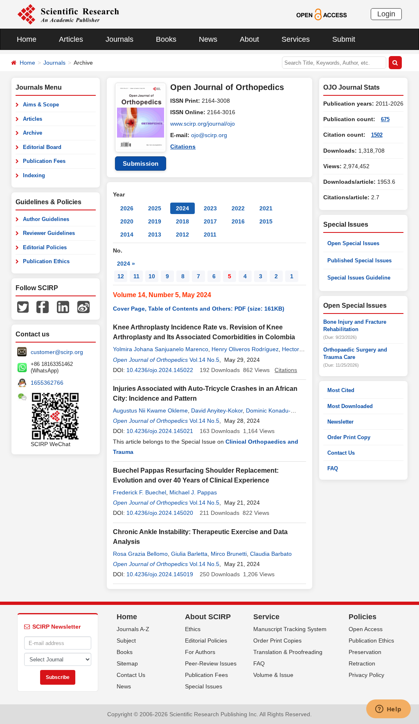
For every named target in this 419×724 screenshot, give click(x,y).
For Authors (200, 652)
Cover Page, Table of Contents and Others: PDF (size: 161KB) (198, 308)
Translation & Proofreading (287, 652)
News (208, 39)
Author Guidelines (46, 219)
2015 (266, 221)
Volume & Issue (273, 675)
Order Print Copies (277, 640)
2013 (154, 234)
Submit (343, 39)
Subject (126, 640)
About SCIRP (208, 617)
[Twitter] (23, 306)
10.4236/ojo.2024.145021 (159, 431)
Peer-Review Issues (211, 663)
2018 (182, 221)
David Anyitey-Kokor (217, 410)
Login (386, 14)
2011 (210, 234)
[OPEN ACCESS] (321, 14)
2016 (238, 221)
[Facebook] (42, 306)
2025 (154, 208)
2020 (126, 221)
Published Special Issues (359, 260)
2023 (210, 208)
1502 (377, 135)
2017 (210, 221)
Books (166, 39)
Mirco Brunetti (229, 553)
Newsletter (340, 422)
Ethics (192, 629)
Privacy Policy (366, 675)
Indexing (34, 175)
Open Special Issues (353, 243)
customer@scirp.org (57, 352)
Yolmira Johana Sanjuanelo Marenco (160, 349)
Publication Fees (44, 161)
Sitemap (127, 663)
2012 (182, 234)
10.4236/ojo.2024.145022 (159, 370)
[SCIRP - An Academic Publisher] (68, 14)
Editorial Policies (45, 247)
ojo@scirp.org (209, 135)
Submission (141, 163)
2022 (238, 208)
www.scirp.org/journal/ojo (202, 123)
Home (26, 39)
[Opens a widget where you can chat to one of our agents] (388, 709)
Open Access (366, 629)
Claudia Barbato (271, 553)
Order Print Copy (348, 437)
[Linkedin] (63, 306)
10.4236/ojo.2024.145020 (159, 513)
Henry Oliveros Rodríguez (245, 349)
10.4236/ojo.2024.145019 (159, 574)
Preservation (365, 652)
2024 (182, 208)
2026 (126, 208)
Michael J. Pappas (193, 492)
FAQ (332, 468)
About (249, 39)
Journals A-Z (133, 629)
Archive (32, 133)
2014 (126, 234)
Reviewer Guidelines (49, 233)
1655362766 (47, 382)
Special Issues (203, 686)
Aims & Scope (41, 104)
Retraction (362, 663)
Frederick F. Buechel (139, 492)
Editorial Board (42, 147)
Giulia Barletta (189, 553)
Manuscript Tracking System (290, 629)
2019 (154, 221)
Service (266, 617)
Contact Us (341, 453)
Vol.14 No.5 (204, 359)
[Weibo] (83, 306)
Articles (71, 39)
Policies (362, 617)
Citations (183, 146)
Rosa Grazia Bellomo (140, 553)
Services (296, 39)
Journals (119, 39)
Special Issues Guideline (358, 278)
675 (385, 119)
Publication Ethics (46, 261)
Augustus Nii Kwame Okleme (150, 410)
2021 (266, 208)
